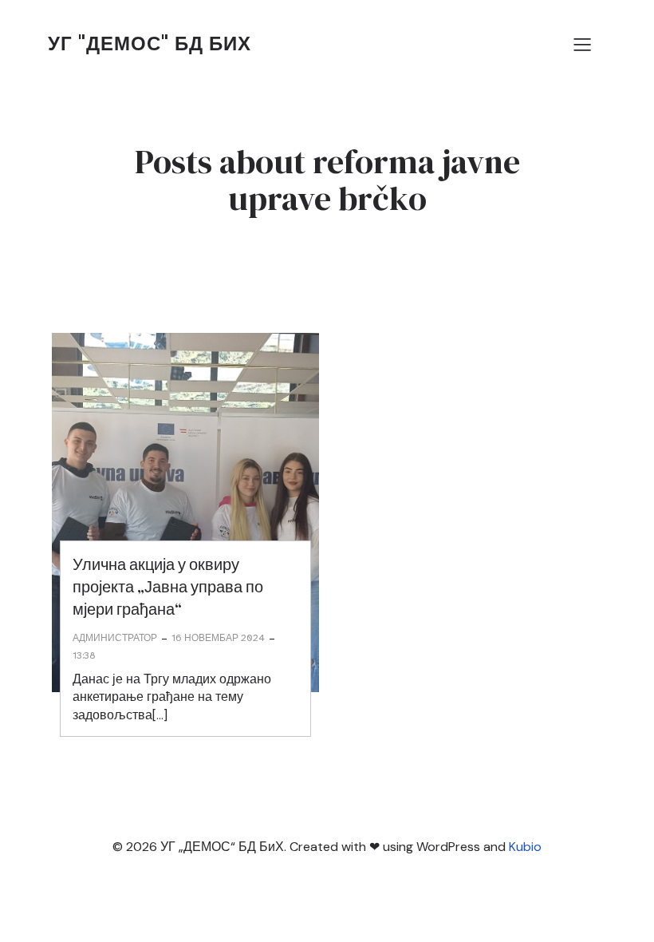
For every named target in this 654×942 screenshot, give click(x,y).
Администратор (115, 637)
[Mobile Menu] (582, 44)
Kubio (525, 846)
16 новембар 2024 (218, 637)
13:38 (84, 655)
